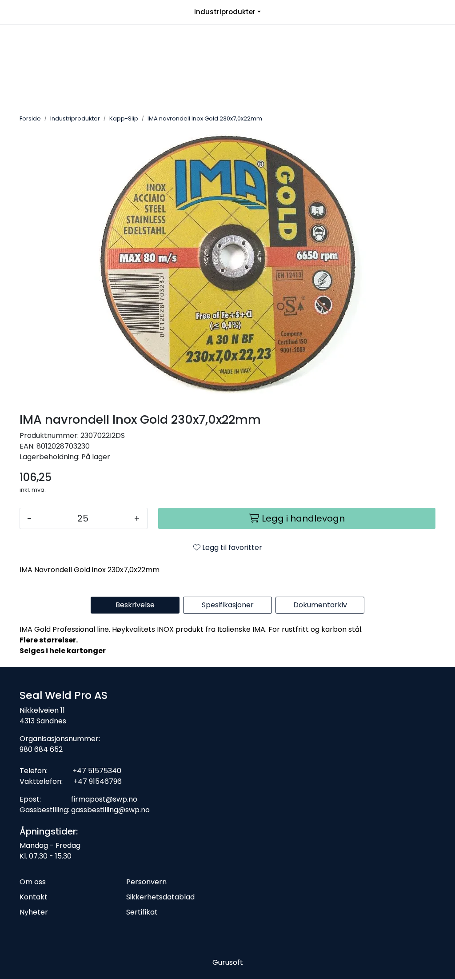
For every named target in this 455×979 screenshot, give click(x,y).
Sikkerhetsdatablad (160, 897)
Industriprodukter (224, 11)
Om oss (33, 882)
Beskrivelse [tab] (135, 605)
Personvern (146, 882)
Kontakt (34, 897)
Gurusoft (227, 962)
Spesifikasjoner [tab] (228, 605)
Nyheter (34, 912)
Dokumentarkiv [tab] (320, 605)
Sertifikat (142, 912)
